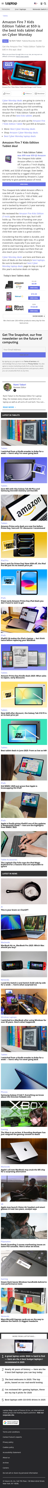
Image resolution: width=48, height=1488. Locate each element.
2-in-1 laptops (20, 9)
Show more (38, 316)
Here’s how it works (22, 56)
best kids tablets (24, 115)
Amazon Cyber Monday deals (24, 132)
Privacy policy (8, 1442)
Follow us (29, 94)
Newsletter (41, 94)
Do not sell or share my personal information (20, 1473)
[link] (9, 159)
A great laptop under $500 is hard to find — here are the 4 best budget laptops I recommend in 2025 (25, 1359)
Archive (6, 1463)
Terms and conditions (11, 1432)
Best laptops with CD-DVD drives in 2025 (25, 1400)
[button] (2, 3)
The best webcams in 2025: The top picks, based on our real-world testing (24, 1381)
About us (6, 1457)
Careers (6, 1468)
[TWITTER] (15, 390)
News (5, 41)
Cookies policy (8, 1447)
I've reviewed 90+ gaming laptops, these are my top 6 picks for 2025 (25, 1391)
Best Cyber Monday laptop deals (20, 136)
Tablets (5, 16)
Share (8, 94)
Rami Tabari (16, 41)
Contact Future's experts (12, 1437)
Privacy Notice (33, 364)
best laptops (39, 260)
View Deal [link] (34, 288)
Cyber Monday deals (12, 100)
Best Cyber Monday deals (22, 129)
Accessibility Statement (12, 1452)
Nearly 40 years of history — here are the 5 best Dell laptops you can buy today (25, 1371)
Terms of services (30, 361)
